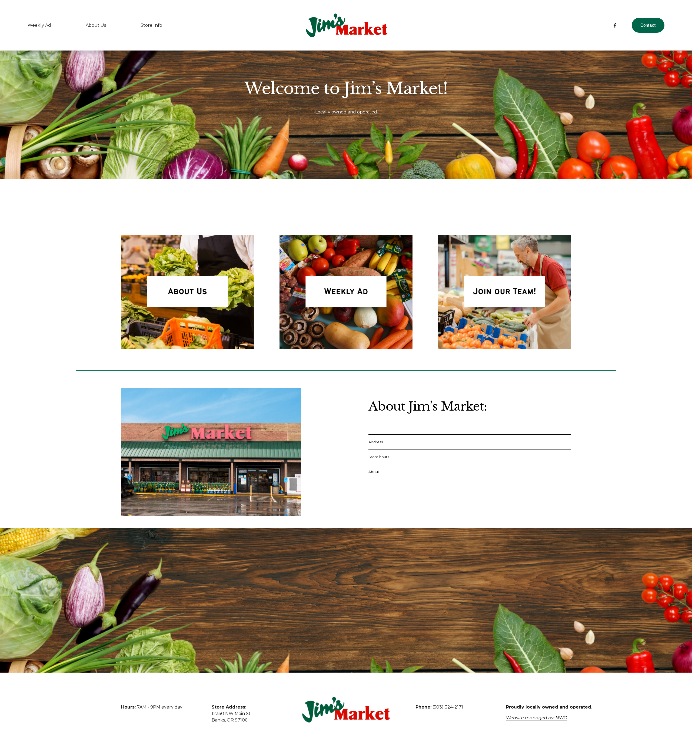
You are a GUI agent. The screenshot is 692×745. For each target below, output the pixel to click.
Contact (648, 25)
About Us (96, 25)
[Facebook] (615, 25)
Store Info (151, 25)
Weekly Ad (39, 25)
